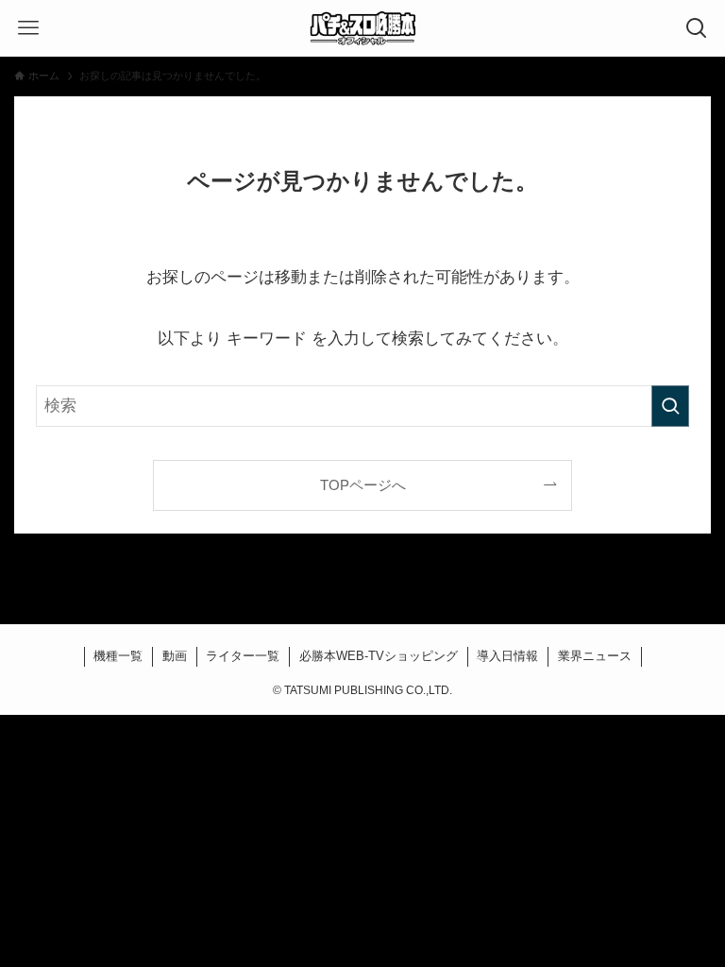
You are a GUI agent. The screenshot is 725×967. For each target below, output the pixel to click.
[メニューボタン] (28, 28)
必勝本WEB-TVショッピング (378, 656)
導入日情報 (507, 656)
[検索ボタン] (696, 28)
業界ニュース (595, 656)
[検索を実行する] (670, 406)
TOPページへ (363, 485)
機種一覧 (118, 656)
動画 (174, 656)
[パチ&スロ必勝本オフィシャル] (362, 28)
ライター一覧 (242, 656)
